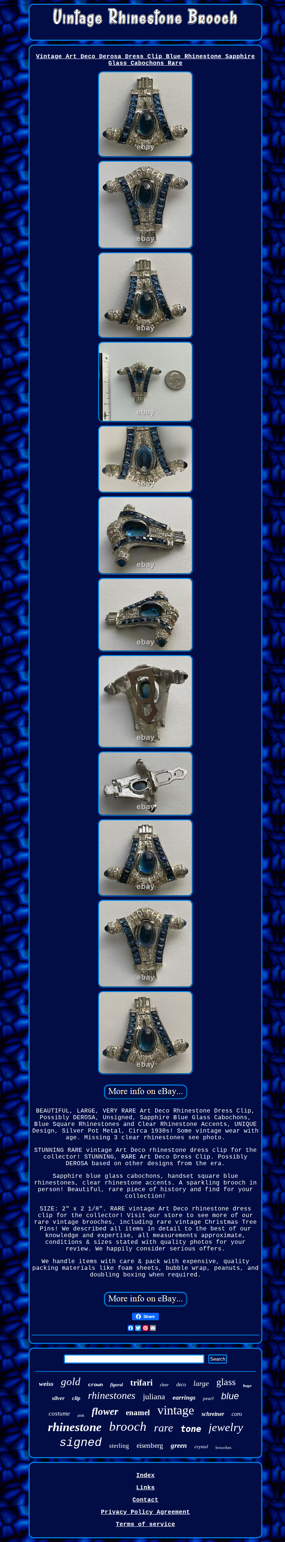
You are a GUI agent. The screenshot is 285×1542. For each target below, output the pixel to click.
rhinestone (75, 1427)
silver (58, 1398)
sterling (119, 1445)
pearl (208, 1398)
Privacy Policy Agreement (145, 1512)
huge (247, 1385)
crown (95, 1385)
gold (71, 1381)
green (179, 1445)
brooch (128, 1426)
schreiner (213, 1414)
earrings (184, 1397)
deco (181, 1384)
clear (164, 1384)
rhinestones (111, 1395)
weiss (46, 1383)
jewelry (226, 1427)
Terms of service (145, 1524)
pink (81, 1415)
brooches (223, 1447)
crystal (201, 1446)
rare (163, 1427)
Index (145, 1475)
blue (230, 1396)
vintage (175, 1410)
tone (190, 1429)
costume (59, 1413)
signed (80, 1443)
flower (105, 1411)
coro (237, 1414)
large (201, 1383)
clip (76, 1398)
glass (226, 1382)
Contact (145, 1500)
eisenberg (150, 1445)
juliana (154, 1396)
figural (116, 1384)
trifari (141, 1382)
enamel (138, 1412)
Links (145, 1488)
